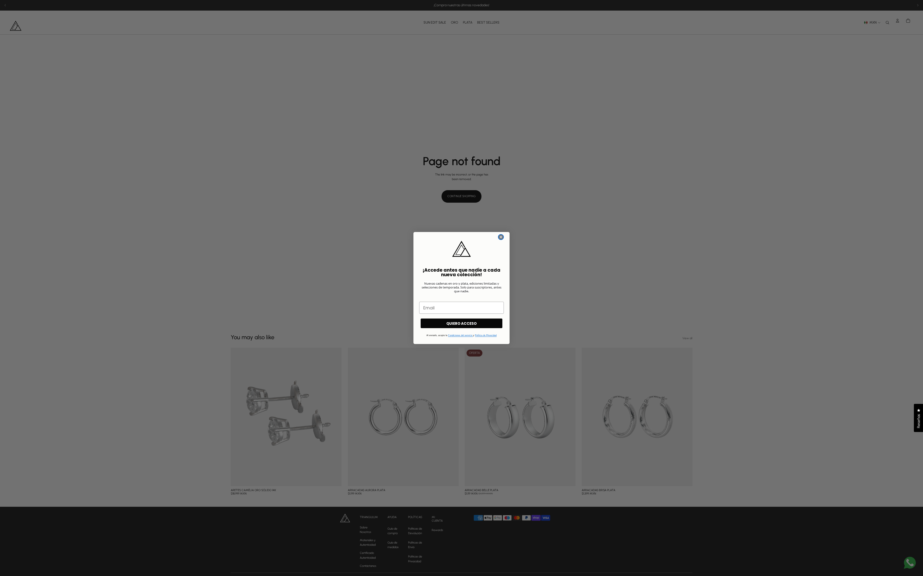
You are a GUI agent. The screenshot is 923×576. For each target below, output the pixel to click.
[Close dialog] (501, 237)
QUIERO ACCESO (461, 323)
